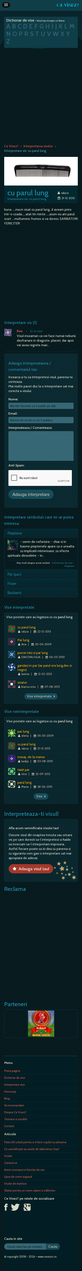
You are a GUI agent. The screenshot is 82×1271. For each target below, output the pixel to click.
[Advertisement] (41, 95)
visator (22, 682)
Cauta (52, 1246)
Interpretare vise (14, 1084)
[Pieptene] (14, 545)
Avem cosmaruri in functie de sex (24, 1169)
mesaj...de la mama (31, 757)
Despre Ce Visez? (15, 1112)
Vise (40, 796)
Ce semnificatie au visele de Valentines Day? (31, 1149)
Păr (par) (14, 574)
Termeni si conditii (15, 1119)
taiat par (23, 770)
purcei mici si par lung (32, 653)
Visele (8, 1156)
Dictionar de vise (14, 1077)
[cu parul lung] (41, 171)
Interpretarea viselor (38, 146)
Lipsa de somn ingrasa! (18, 1176)
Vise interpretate (40, 696)
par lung (23, 731)
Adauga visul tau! (33, 868)
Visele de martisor (15, 1183)
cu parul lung (26, 627)
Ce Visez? (68, 5)
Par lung (23, 640)
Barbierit (14, 593)
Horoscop (10, 1091)
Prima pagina (12, 1070)
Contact (9, 1126)
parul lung (24, 782)
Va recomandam (14, 1105)
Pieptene (15, 533)
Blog (7, 1098)
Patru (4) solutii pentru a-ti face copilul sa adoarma (35, 1142)
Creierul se (10, 1163)
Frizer (12, 583)
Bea (19, 331)
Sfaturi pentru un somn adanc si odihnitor (29, 1190)
